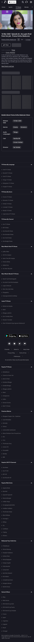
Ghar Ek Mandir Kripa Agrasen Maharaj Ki (14, 324)
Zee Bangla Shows (7, 242)
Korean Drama (7, 404)
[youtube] (24, 345)
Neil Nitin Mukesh (7, 574)
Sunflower (5, 530)
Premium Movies (6, 412)
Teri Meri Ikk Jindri (7, 270)
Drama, (8, 54)
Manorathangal (7, 499)
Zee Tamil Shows (7, 239)
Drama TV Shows (7, 198)
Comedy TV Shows (7, 208)
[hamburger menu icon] (30, 2)
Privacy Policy (21, 354)
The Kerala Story (7, 445)
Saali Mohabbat (7, 421)
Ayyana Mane (6, 489)
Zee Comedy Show (8, 318)
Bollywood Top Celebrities (9, 542)
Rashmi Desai (6, 588)
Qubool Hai (6, 266)
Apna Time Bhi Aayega (9, 260)
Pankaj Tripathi (7, 564)
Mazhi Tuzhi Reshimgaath (9, 280)
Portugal (5, 632)
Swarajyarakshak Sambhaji (10, 297)
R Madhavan (6, 547)
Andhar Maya (6, 503)
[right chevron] (4, 84)
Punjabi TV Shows (7, 188)
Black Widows (6, 516)
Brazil (4, 629)
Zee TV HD (5, 472)
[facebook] (9, 345)
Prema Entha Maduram (9, 41)
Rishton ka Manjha (7, 307)
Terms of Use (10, 358)
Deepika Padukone (8, 554)
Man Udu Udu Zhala (8, 290)
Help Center (10, 354)
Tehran (5, 428)
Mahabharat (6, 373)
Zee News (5, 469)
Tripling (5, 533)
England (5, 625)
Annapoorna (6, 397)
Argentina (5, 622)
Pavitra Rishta (6, 263)
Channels (11, 351)
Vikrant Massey (7, 550)
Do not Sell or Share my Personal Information (16, 361)
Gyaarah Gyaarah (7, 496)
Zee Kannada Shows (8, 236)
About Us (21, 351)
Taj (3, 527)
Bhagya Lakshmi (7, 314)
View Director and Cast (8, 67)
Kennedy (5, 424)
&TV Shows (6, 229)
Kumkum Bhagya (7, 383)
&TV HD (5, 475)
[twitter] (19, 345)
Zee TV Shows (6, 225)
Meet (4, 311)
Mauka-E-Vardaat (7, 321)
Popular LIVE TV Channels (9, 463)
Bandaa (5, 455)
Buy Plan (12, 2)
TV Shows (18, 7)
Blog (4, 598)
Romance (12, 54)
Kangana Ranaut (7, 584)
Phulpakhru (6, 294)
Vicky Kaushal (6, 567)
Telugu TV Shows (7, 181)
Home (3, 7)
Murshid (5, 493)
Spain (4, 619)
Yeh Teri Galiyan (7, 256)
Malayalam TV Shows (8, 184)
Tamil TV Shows (7, 178)
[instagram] (14, 345)
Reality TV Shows (7, 212)
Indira (4, 400)
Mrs (4, 438)
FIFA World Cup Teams (9, 608)
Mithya (4, 523)
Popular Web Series (7, 484)
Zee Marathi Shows (8, 232)
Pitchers (5, 537)
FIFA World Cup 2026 (8, 605)
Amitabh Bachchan (8, 581)
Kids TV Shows (6, 407)
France (4, 615)
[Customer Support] (26, 2)
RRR (4, 458)
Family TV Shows (7, 205)
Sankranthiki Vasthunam (9, 431)
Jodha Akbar (6, 253)
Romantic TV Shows (8, 201)
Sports (10, 7)
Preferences (22, 358)
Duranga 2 (5, 520)
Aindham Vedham (7, 510)
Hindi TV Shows (7, 171)
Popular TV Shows (7, 368)
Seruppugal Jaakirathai (9, 506)
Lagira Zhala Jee (7, 287)
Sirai (4, 441)
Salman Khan (6, 557)
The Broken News (7, 513)
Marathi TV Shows (7, 174)
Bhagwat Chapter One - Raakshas (11, 417)
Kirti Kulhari (6, 578)
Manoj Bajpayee (7, 561)
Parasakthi (5, 451)
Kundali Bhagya (7, 387)
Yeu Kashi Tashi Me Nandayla (10, 283)
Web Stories (6, 602)
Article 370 (5, 448)
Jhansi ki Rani (6, 380)
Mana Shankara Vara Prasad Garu (12, 434)
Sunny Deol (6, 571)
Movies (26, 7)
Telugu (13, 51)
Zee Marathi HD (7, 479)
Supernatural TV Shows (9, 215)
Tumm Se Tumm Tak (8, 377)
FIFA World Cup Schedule (9, 612)
